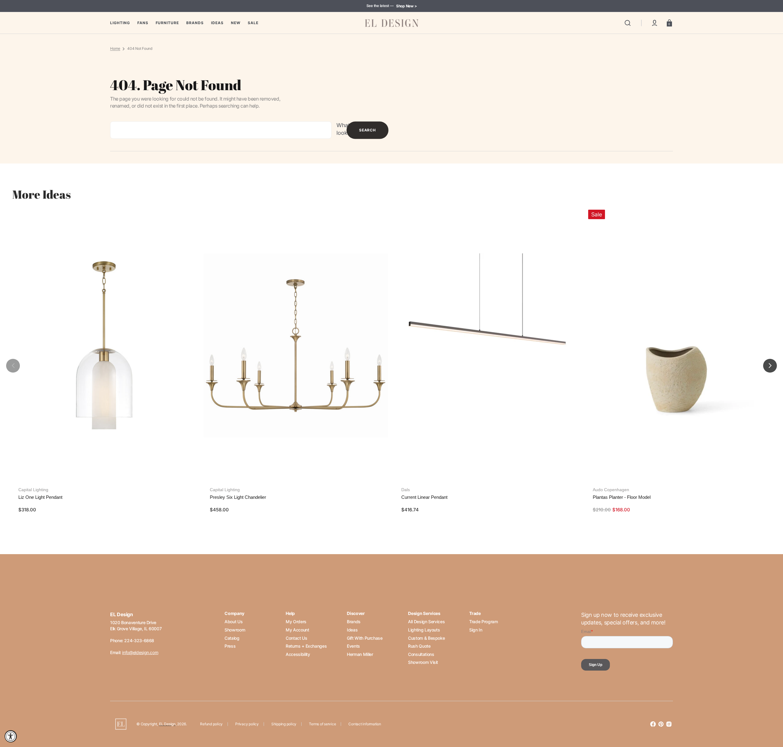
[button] (627, 23)
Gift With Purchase (365, 638)
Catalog (232, 638)
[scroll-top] (770, 716)
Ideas (352, 629)
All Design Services (426, 621)
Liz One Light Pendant (40, 497)
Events (353, 646)
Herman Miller (360, 654)
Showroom (235, 629)
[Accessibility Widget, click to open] (11, 736)
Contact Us (296, 638)
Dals (405, 489)
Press (230, 646)
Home (115, 48)
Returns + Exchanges (306, 646)
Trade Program (483, 621)
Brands (354, 621)
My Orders (296, 621)
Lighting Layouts (424, 629)
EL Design (167, 724)
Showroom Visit (423, 662)
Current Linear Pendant (424, 497)
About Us (234, 621)
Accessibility (298, 654)
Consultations (421, 654)
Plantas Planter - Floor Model (622, 497)
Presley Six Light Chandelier (238, 497)
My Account (297, 629)
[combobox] (221, 130)
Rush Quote (419, 646)
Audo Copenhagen (611, 489)
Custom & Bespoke (426, 638)
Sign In (475, 629)
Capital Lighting (33, 489)
